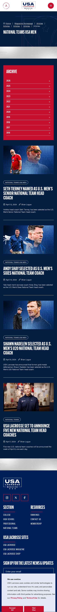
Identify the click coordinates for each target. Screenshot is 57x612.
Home (8, 23)
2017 (8, 128)
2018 (8, 122)
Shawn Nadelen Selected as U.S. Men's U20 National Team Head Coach (27, 349)
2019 (8, 117)
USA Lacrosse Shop (11, 554)
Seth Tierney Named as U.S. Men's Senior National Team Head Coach (28, 194)
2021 (8, 107)
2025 (8, 86)
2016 (8, 133)
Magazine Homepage (24, 23)
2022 (8, 102)
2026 (8, 81)
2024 (8, 91)
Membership (36, 524)
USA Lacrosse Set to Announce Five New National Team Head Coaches (26, 431)
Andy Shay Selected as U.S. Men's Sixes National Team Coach (27, 271)
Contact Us (36, 519)
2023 (8, 96)
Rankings (35, 515)
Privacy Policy (16, 597)
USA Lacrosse (9, 545)
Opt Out (34, 609)
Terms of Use (32, 597)
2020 (8, 112)
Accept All (12, 609)
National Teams (10, 528)
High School (8, 519)
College (7, 515)
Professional (9, 524)
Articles (40, 23)
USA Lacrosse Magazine (14, 549)
